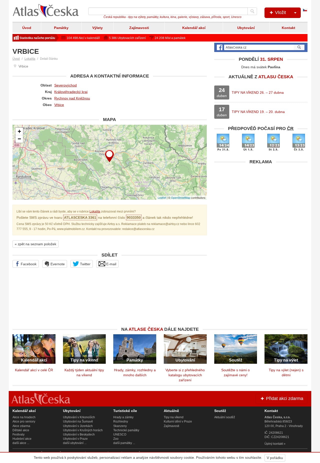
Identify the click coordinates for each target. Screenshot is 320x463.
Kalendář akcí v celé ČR (34, 370)
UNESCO (119, 434)
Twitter (84, 264)
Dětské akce (20, 430)
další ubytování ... (74, 443)
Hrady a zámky (123, 417)
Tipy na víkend (174, 417)
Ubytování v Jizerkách (78, 426)
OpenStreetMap (180, 198)
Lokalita (29, 58)
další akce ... (20, 443)
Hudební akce (22, 438)
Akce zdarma (21, 426)
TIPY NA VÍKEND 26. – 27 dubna (258, 92)
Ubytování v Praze (75, 438)
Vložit (280, 12)
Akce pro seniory (23, 421)
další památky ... (124, 443)
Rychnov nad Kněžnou (72, 98)
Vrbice (59, 105)
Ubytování (246, 28)
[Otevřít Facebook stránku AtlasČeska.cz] (261, 47)
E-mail (110, 264)
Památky (61, 28)
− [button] (19, 139)
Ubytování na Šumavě (78, 421)
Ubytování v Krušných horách (83, 430)
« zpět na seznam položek (35, 244)
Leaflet (162, 198)
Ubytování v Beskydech (79, 434)
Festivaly (18, 434)
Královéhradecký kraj (71, 92)
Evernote (57, 264)
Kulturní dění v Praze (178, 421)
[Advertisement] (260, 202)
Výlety (97, 28)
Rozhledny (120, 421)
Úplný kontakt (273, 444)
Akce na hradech (24, 417)
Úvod (26, 28)
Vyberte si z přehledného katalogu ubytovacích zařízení (185, 375)
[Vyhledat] (252, 11)
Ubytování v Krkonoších (79, 417)
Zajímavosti (139, 28)
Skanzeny (120, 426)
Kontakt (288, 28)
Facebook (28, 264)
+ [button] (19, 131)
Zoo (115, 438)
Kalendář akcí (194, 28)
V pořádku (275, 458)
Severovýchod (65, 85)
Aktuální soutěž (224, 417)
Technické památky (126, 430)
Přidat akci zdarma (284, 398)
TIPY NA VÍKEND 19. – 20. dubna (258, 112)
